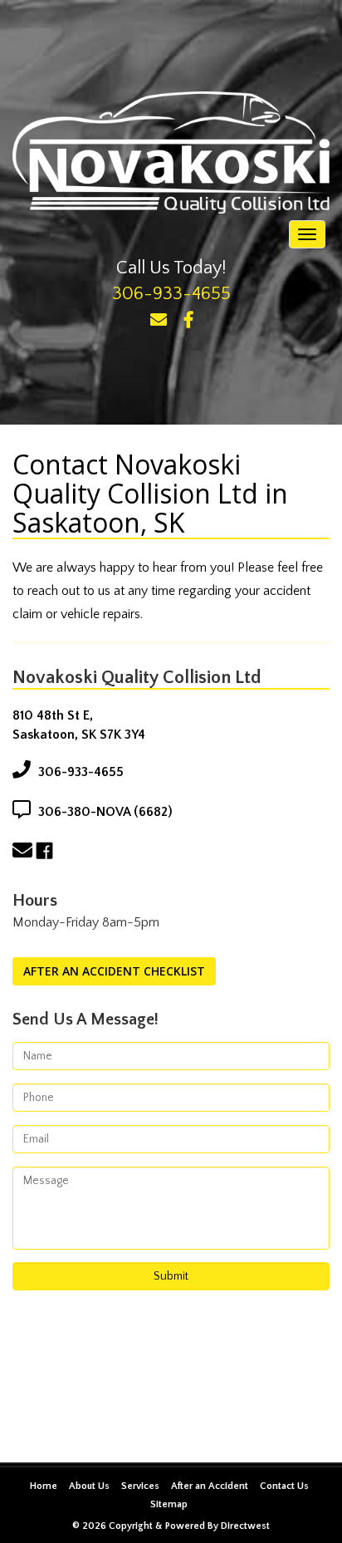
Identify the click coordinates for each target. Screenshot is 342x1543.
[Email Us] (158, 321)
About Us (89, 1486)
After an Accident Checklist (114, 971)
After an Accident (209, 1486)
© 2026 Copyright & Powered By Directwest (171, 1526)
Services (140, 1486)
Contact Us (284, 1486)
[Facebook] (188, 321)
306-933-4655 (171, 293)
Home (43, 1486)
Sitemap (169, 1504)
